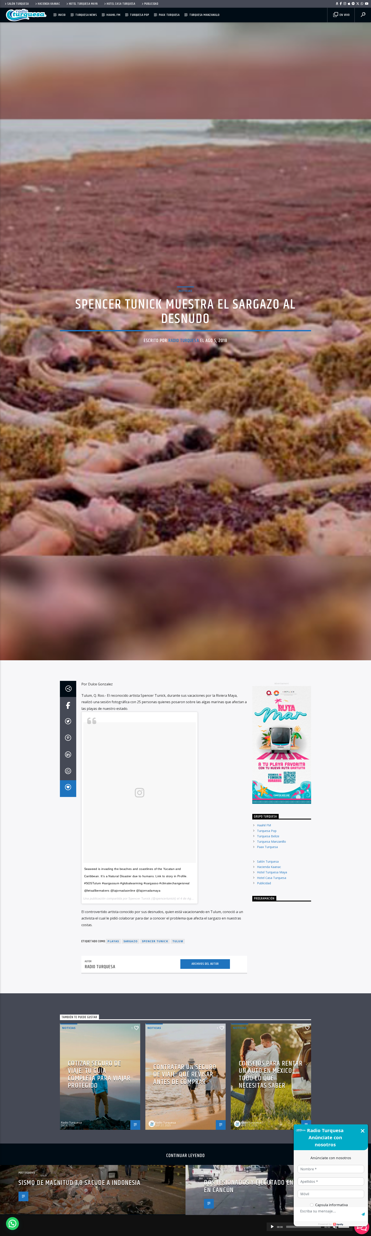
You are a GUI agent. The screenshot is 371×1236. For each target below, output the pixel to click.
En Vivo (344, 15)
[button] (12, 1223)
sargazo (130, 995)
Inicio (62, 15)
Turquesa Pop (139, 15)
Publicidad (151, 4)
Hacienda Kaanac (49, 4)
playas (113, 995)
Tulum (177, 995)
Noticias (185, 315)
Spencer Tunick (139, 952)
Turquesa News (86, 15)
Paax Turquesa (169, 15)
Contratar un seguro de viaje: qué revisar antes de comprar (184, 1128)
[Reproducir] (272, 1227)
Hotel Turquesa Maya (83, 4)
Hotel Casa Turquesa (121, 4)
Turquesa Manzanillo (204, 15)
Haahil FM (113, 15)
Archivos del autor (205, 1017)
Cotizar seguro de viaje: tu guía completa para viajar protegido (99, 1128)
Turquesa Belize (268, 890)
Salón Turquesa (18, 4)
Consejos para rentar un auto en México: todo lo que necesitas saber (271, 1128)
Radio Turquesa (183, 365)
